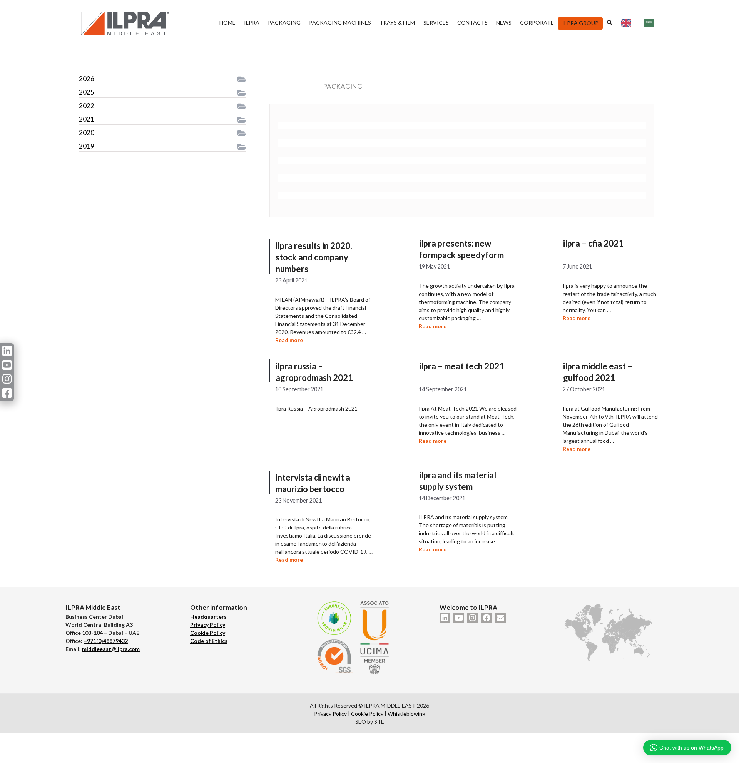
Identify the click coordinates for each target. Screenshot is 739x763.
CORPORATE (537, 22)
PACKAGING (284, 22)
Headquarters (208, 616)
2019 (86, 146)
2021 (86, 119)
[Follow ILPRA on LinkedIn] (445, 618)
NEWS (504, 22)
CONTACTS (472, 22)
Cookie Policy (207, 632)
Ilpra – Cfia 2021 (593, 243)
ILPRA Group (580, 23)
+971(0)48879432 (106, 641)
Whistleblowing (406, 713)
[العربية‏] (650, 22)
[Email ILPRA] (500, 618)
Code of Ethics (208, 641)
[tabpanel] (461, 160)
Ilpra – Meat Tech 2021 (461, 366)
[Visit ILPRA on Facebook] (486, 618)
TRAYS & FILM (397, 22)
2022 (86, 106)
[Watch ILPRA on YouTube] (458, 618)
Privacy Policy (207, 624)
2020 (86, 133)
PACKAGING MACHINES (340, 22)
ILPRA (251, 22)
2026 (86, 79)
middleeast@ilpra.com (111, 649)
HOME (227, 22)
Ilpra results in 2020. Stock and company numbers (314, 257)
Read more (289, 340)
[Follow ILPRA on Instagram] (472, 618)
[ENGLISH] (628, 22)
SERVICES (436, 22)
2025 (86, 92)
